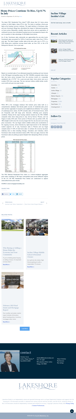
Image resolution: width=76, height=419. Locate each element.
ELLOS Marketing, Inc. (42, 415)
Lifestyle (53, 93)
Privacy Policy (70, 403)
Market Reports (55, 96)
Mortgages (54, 98)
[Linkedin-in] (61, 127)
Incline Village (55, 90)
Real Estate (54, 104)
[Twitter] (55, 127)
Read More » (6, 264)
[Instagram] (58, 127)
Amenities (54, 85)
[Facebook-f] (52, 127)
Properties (54, 101)
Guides (53, 87)
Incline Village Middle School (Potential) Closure (35, 255)
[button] (5, 194)
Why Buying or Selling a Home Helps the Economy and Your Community (66, 41)
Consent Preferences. (38, 405)
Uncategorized (55, 107)
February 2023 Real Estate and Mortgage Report (11, 308)
